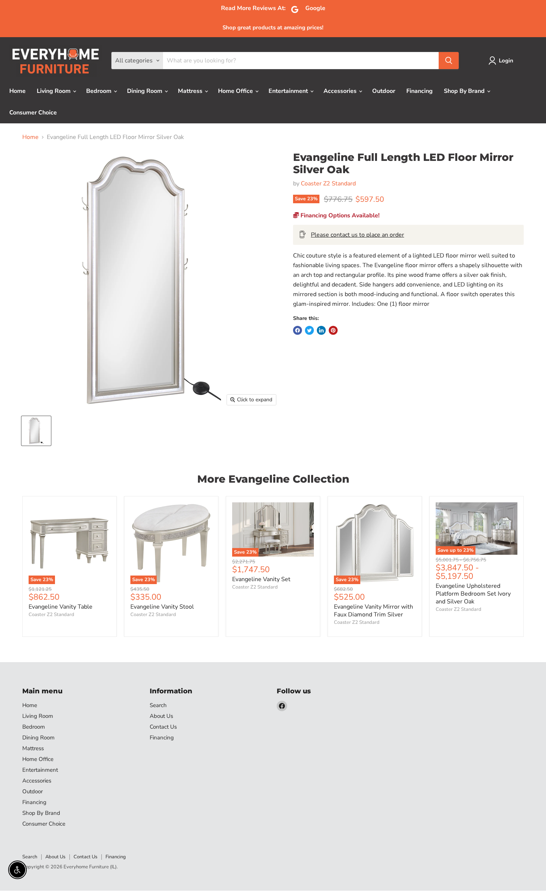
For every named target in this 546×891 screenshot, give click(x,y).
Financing (419, 91)
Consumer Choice (33, 112)
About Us (161, 716)
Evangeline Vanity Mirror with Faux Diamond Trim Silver (373, 611)
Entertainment (289, 91)
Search (158, 705)
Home (17, 91)
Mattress (191, 91)
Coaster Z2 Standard (328, 183)
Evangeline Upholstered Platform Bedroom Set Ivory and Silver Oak (473, 594)
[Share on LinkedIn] (321, 330)
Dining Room (145, 91)
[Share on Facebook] (297, 330)
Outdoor (383, 91)
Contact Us (163, 726)
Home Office (236, 91)
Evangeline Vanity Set (261, 579)
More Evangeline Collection (273, 479)
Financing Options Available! (339, 215)
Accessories (341, 91)
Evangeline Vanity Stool (162, 607)
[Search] (449, 60)
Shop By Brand (465, 91)
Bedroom (99, 91)
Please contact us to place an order (357, 235)
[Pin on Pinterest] (333, 330)
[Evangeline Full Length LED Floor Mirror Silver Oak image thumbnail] (36, 431)
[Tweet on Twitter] (309, 330)
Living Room (54, 91)
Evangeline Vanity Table (60, 607)
